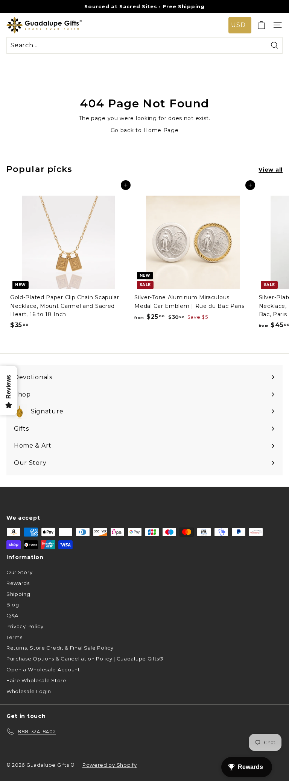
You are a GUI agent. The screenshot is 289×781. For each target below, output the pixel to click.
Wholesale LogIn (28, 691)
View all (271, 169)
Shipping (18, 594)
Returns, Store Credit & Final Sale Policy (60, 648)
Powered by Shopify (109, 765)
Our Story (19, 572)
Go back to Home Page (145, 130)
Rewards (18, 583)
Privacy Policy (25, 626)
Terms (14, 637)
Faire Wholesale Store (36, 680)
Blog (12, 605)
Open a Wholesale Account (43, 669)
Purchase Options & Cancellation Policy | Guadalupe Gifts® (85, 659)
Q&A (12, 615)
